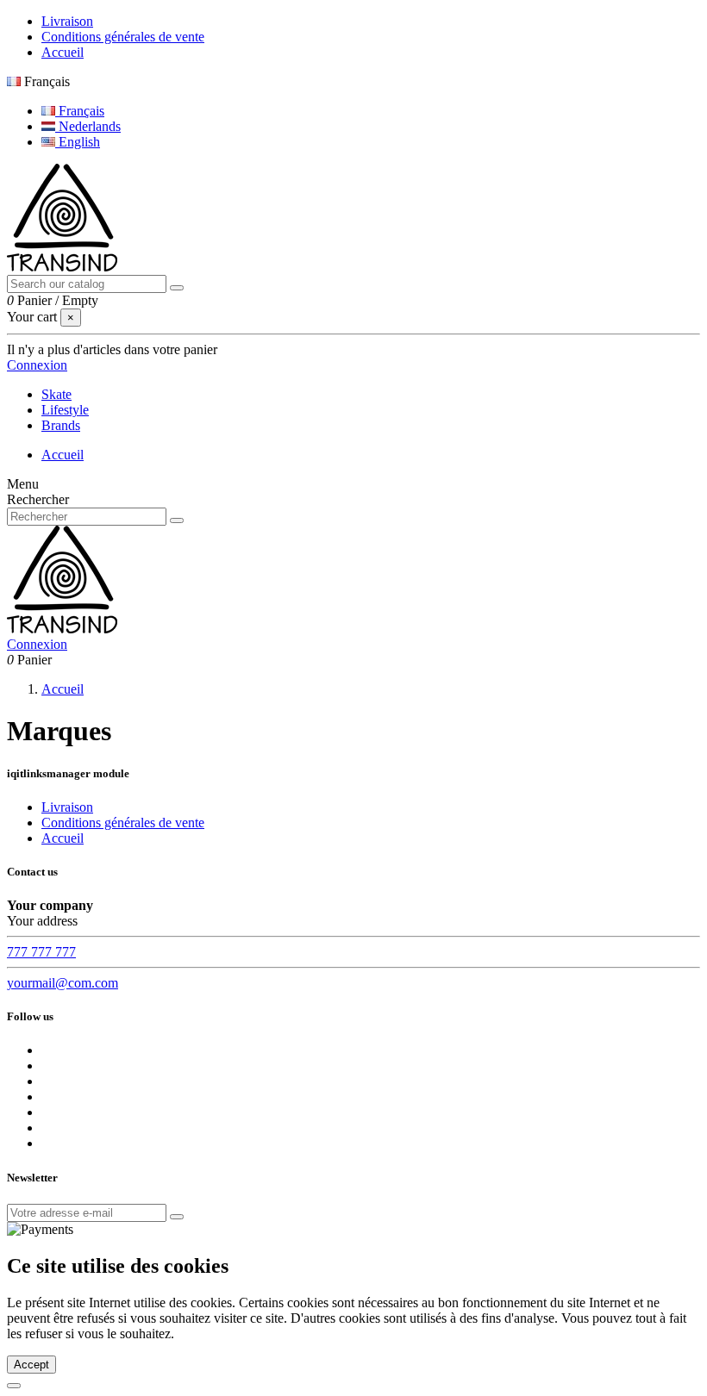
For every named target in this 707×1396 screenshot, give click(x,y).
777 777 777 (41, 951)
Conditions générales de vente (122, 36)
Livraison (67, 21)
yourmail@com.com (62, 982)
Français (79, 110)
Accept (31, 1364)
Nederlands (88, 126)
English (77, 141)
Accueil (62, 52)
